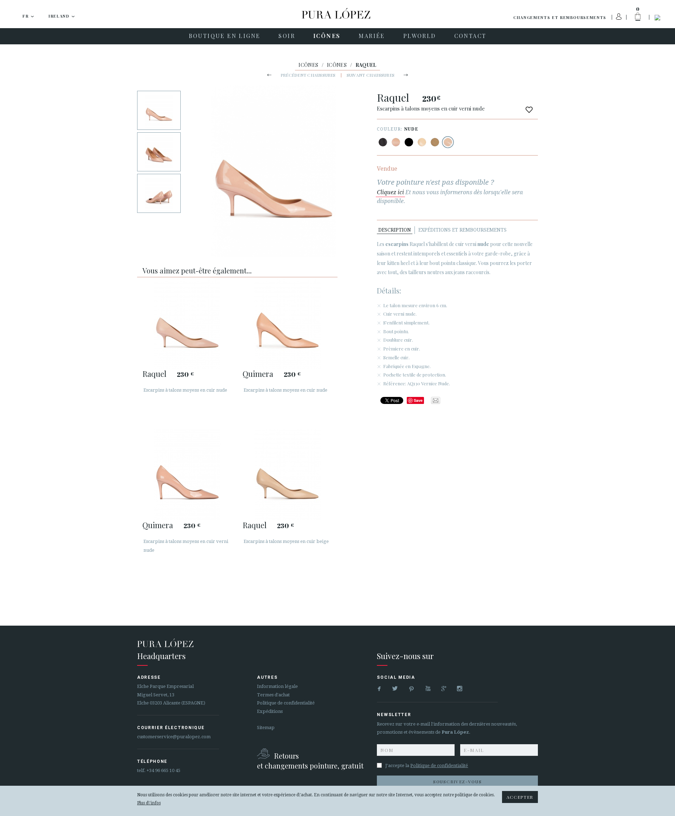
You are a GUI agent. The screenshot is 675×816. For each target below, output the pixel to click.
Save (418, 400)
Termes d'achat (273, 694)
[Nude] (396, 142)
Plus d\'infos (149, 803)
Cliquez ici (390, 192)
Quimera (258, 373)
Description (394, 230)
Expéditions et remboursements (462, 230)
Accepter (520, 797)
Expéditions (270, 711)
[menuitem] (224, 36)
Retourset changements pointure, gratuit (310, 760)
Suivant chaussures (370, 75)
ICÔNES (308, 65)
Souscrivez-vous (457, 781)
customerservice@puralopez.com (174, 736)
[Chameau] (435, 142)
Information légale (277, 686)
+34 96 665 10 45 (163, 770)
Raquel (154, 373)
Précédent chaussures (308, 75)
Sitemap (266, 727)
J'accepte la (426, 765)
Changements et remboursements (559, 17)
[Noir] (383, 142)
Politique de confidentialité (286, 703)
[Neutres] (422, 142)
